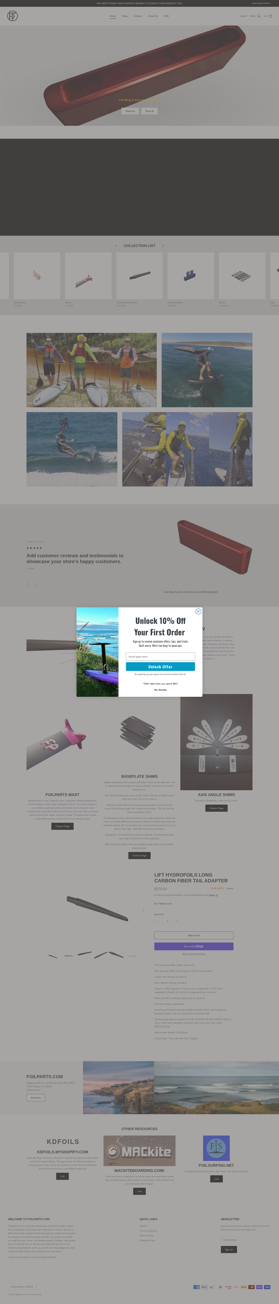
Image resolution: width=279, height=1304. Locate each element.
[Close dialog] (198, 611)
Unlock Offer (161, 666)
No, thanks (160, 690)
